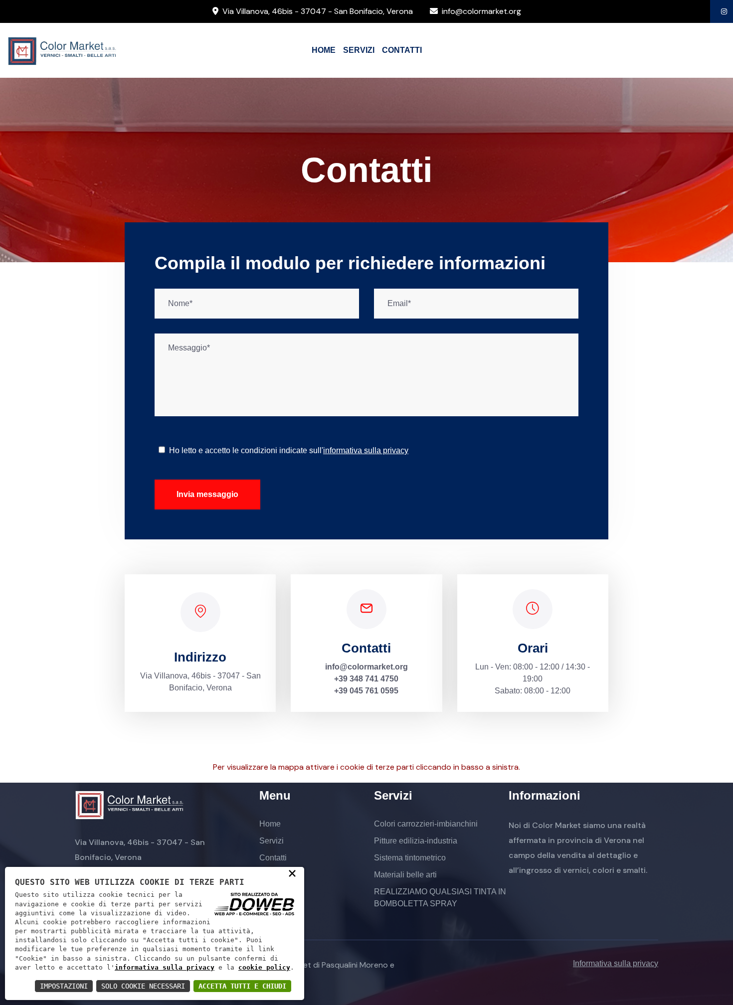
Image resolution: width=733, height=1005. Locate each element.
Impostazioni (64, 986)
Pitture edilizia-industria (415, 841)
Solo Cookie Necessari (143, 986)
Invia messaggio (207, 494)
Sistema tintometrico (410, 857)
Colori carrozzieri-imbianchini (426, 824)
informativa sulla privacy (164, 967)
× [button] (292, 873)
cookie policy (264, 967)
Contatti (273, 857)
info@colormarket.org (481, 11)
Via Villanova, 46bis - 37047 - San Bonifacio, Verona (317, 11)
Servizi (271, 841)
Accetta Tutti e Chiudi (242, 986)
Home (270, 824)
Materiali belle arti (405, 874)
